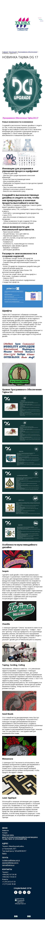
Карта (4, 853)
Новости (5, 830)
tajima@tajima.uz (8, 865)
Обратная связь (8, 835)
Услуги (4, 833)
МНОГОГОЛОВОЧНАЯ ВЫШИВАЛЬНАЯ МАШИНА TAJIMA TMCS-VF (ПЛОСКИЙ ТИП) (20, 838)
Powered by (19, 899)
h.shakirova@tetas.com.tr (11, 860)
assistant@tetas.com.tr (10, 863)
